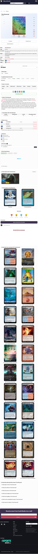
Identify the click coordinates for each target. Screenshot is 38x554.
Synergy (28, 86)
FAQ (3, 88)
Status (12, 551)
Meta (7, 86)
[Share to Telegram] (24, 91)
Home (14, 523)
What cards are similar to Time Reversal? (10, 502)
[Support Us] (2, 524)
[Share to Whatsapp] (22, 91)
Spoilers (10, 41)
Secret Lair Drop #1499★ (9, 58)
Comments (34, 86)
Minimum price (4, 153)
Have (3, 141)
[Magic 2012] (4, 22)
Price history (4, 166)
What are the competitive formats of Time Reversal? (12, 499)
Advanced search (10, 43)
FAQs (14, 532)
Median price (11, 153)
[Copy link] (13, 91)
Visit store (35, 122)
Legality (3, 86)
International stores (6, 136)
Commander (33, 100)
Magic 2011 (3, 100)
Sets (3, 137)
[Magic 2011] (4, 24)
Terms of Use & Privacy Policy (17, 535)
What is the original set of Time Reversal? (10, 493)
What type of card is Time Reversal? (9, 484)
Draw (2, 73)
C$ (1, 146)
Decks (24, 86)
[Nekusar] (4, 182)
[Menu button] (36, 2)
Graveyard (6, 73)
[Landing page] (1, 1)
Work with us (15, 529)
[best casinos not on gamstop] (6, 541)
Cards (4, 11)
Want (3, 140)
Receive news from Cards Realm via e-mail (19, 511)
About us (14, 526)
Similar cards (12, 86)
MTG (1, 11)
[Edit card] (11, 47)
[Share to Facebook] (15, 91)
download (8, 60)
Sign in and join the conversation (19, 222)
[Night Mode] (25, 3)
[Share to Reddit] (19, 91)
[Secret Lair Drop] (4, 17)
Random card (28, 41)
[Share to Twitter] (17, 91)
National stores (5, 135)
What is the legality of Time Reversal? (9, 496)
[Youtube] (4, 524)
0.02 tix (24, 36)
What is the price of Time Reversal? (9, 490)
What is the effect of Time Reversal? (9, 487)
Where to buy (19, 86)
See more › (34, 171)
